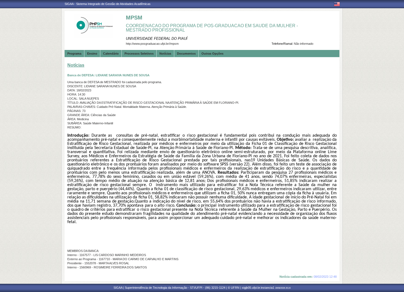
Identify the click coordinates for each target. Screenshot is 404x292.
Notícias (165, 53)
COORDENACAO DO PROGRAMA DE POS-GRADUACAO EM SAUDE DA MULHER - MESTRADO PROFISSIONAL (212, 27)
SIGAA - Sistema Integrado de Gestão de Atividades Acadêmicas (108, 3)
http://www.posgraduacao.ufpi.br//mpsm (152, 43)
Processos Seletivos (139, 53)
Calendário (111, 53)
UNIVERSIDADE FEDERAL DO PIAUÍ (156, 38)
